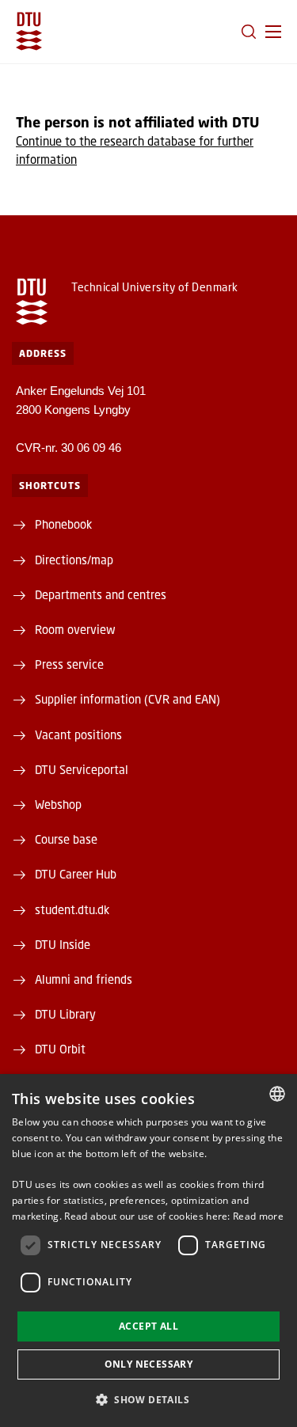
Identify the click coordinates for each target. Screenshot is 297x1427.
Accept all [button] (148, 1326)
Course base (66, 839)
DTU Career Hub (75, 874)
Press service (69, 664)
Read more (258, 1216)
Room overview (75, 629)
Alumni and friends (83, 979)
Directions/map (74, 559)
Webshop (58, 804)
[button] (273, 31)
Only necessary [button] (149, 1364)
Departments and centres (100, 594)
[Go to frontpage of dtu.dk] (29, 31)
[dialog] (148, 1250)
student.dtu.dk (72, 909)
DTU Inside (62, 944)
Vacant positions (78, 734)
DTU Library (65, 1014)
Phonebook (63, 524)
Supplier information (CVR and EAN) (127, 699)
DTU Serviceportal (81, 769)
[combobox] (277, 1094)
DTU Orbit (60, 1049)
